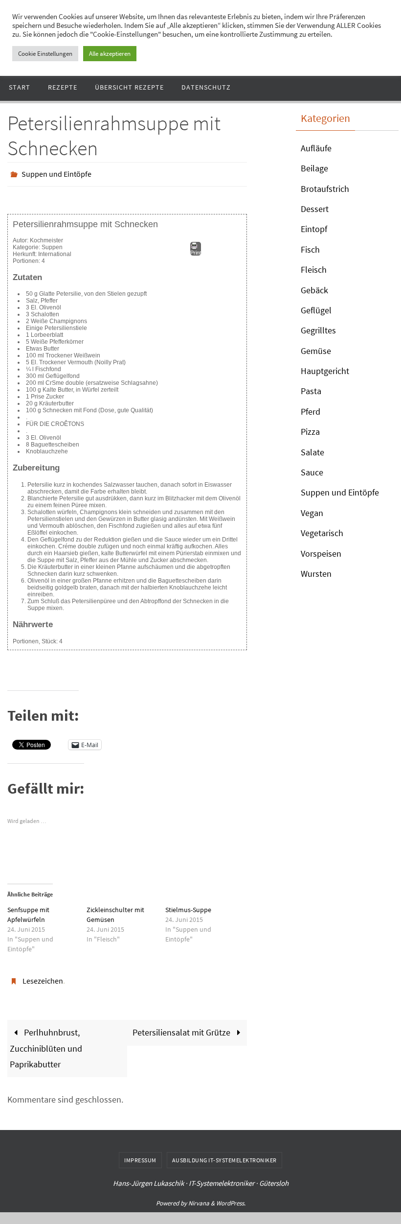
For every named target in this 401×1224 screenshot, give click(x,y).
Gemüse (316, 350)
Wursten (316, 573)
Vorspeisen (321, 553)
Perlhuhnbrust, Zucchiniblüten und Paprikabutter (46, 1042)
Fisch (310, 249)
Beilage (314, 168)
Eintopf (314, 229)
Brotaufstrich (325, 188)
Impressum (140, 1154)
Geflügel (316, 310)
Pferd (310, 411)
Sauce (312, 472)
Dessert (315, 208)
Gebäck (314, 290)
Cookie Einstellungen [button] (45, 53)
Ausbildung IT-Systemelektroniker (224, 1154)
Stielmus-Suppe (188, 906)
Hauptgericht (325, 371)
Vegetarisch (322, 533)
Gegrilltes (318, 330)
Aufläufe (316, 148)
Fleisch (314, 269)
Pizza (310, 431)
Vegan (312, 512)
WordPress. (230, 1198)
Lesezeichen (42, 977)
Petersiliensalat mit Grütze (182, 1027)
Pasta (311, 391)
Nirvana (198, 1198)
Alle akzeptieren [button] (110, 53)
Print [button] (195, 250)
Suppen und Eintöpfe (56, 173)
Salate (312, 452)
